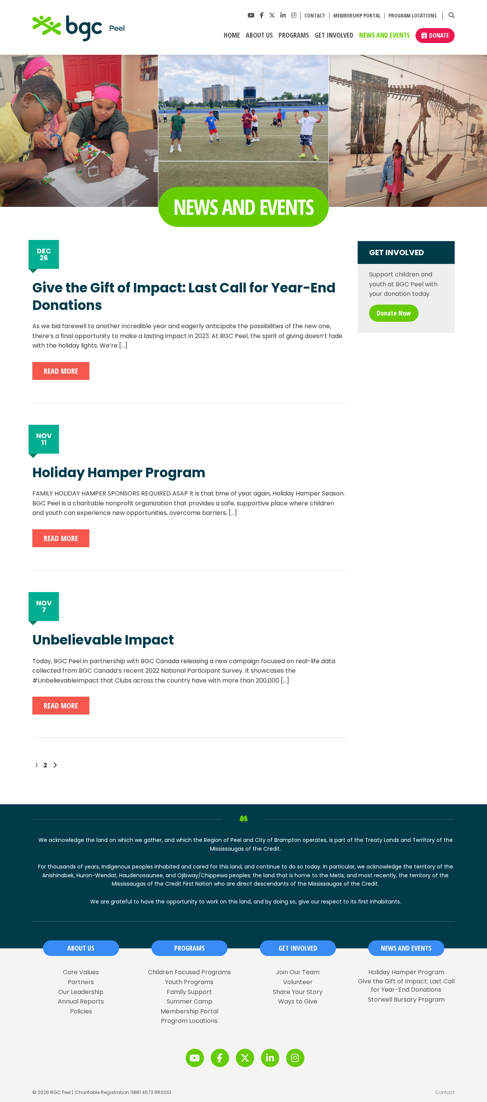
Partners (81, 982)
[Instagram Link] (293, 15)
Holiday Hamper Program (118, 472)
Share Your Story (298, 992)
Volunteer (298, 982)
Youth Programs (189, 982)
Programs (294, 35)
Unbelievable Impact (103, 640)
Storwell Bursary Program (406, 1000)
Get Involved (334, 35)
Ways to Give (297, 1001)
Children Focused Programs (189, 972)
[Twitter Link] (272, 15)
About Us (259, 35)
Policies (81, 1011)
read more (61, 371)
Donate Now (394, 313)
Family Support (189, 992)
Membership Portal (356, 16)
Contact (314, 16)
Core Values (81, 972)
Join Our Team (298, 972)
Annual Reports (81, 1001)
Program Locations (412, 16)
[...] (123, 345)
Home (232, 35)
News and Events (384, 35)
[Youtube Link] (251, 15)
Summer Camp (189, 1001)
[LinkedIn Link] (283, 15)
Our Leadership (80, 992)
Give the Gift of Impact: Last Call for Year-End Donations (184, 296)
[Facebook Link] (262, 15)
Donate (439, 35)
